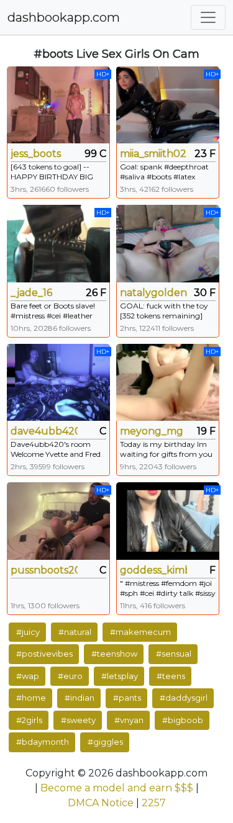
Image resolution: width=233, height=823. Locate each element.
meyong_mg (151, 431)
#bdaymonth (42, 742)
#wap (27, 676)
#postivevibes (44, 654)
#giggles (105, 742)
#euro (70, 676)
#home (31, 698)
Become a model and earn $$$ (116, 788)
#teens (171, 676)
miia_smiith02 (153, 154)
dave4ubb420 (44, 431)
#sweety (78, 720)
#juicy (28, 632)
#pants (127, 698)
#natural (74, 632)
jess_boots (36, 154)
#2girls (29, 720)
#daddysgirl (184, 698)
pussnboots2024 (44, 570)
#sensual (173, 654)
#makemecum (140, 632)
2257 (154, 803)
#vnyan (129, 720)
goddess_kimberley (153, 570)
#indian (79, 698)
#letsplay (119, 676)
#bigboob (182, 720)
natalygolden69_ (153, 293)
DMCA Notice (101, 803)
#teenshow (114, 654)
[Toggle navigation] (208, 17)
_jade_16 (31, 293)
